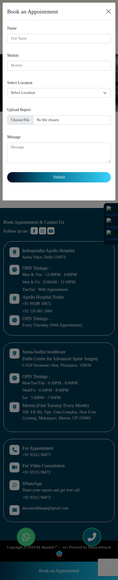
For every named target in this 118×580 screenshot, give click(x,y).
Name (12, 28)
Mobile (13, 55)
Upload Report (19, 109)
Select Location (19, 82)
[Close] (108, 11)
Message (14, 137)
